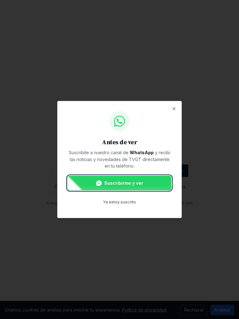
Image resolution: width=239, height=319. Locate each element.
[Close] (173, 108)
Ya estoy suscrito (119, 201)
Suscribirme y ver (123, 183)
